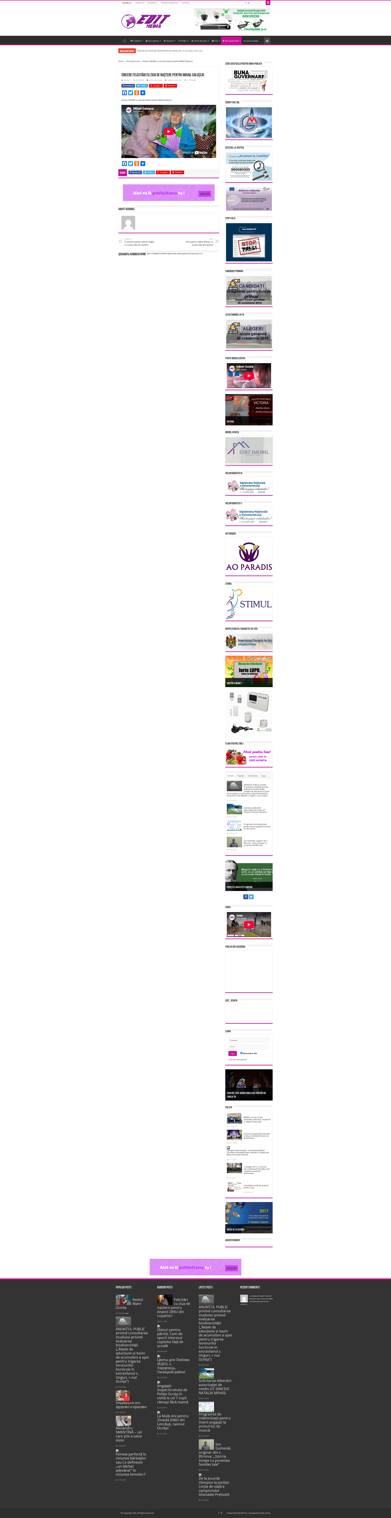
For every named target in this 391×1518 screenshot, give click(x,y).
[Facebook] (246, 3)
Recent (231, 776)
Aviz (216, 41)
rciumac (127, 80)
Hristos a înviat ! (234, 683)
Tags (263, 776)
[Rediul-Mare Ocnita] (123, 1300)
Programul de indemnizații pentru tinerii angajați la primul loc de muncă (257, 826)
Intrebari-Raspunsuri (170, 3)
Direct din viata (200, 41)
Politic (183, 41)
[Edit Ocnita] (146, 20)
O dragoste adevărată (236, 887)
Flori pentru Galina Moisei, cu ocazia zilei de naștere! (199, 242)
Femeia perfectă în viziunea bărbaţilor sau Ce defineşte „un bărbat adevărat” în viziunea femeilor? (131, 1464)
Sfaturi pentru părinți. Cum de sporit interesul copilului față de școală (170, 1338)
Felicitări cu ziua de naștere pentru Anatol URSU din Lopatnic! (173, 1308)
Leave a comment (175, 80)
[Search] (268, 2)
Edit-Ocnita (265, 1513)
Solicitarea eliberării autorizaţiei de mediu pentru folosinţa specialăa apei (167, 51)
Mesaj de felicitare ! (236, 1229)
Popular (240, 776)
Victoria (230, 422)
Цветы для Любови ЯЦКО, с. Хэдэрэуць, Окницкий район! (173, 1366)
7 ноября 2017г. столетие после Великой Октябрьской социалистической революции (257, 1170)
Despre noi (139, 3)
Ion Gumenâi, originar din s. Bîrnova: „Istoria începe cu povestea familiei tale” (256, 843)
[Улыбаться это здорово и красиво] (123, 1395)
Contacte (185, 3)
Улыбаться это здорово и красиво (131, 1405)
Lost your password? (237, 1059)
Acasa (125, 40)
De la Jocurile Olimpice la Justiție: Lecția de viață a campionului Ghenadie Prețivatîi (214, 1486)
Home (121, 61)
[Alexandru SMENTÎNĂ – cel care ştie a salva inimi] (123, 1421)
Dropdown (152, 3)
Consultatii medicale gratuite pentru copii (256, 1186)
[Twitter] (248, 3)
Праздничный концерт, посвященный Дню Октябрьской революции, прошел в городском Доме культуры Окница (248, 1152)
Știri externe (153, 41)
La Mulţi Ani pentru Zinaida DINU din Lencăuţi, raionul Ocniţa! (172, 1422)
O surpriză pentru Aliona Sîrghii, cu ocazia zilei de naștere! (139, 242)
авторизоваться (195, 253)
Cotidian (137, 41)
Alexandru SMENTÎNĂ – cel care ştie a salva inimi (129, 1434)
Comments (253, 776)
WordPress (242, 1513)
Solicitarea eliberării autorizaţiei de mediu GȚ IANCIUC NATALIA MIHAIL (255, 810)
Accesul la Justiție (250, 41)
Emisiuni (170, 41)
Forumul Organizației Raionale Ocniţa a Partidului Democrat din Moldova (257, 1136)
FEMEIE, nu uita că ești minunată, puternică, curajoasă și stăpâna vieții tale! (257, 1119)
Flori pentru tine (232, 41)
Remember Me (249, 1053)
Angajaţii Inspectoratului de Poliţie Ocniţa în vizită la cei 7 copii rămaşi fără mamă (172, 1394)
